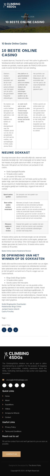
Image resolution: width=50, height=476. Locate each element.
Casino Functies (8, 311)
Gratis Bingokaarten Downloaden (14, 304)
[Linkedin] (23, 385)
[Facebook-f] (4, 385)
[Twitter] (11, 385)
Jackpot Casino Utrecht (10, 309)
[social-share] (4, 329)
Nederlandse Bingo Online (11, 307)
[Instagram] (17, 385)
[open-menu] (46, 5)
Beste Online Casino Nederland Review (16, 251)
